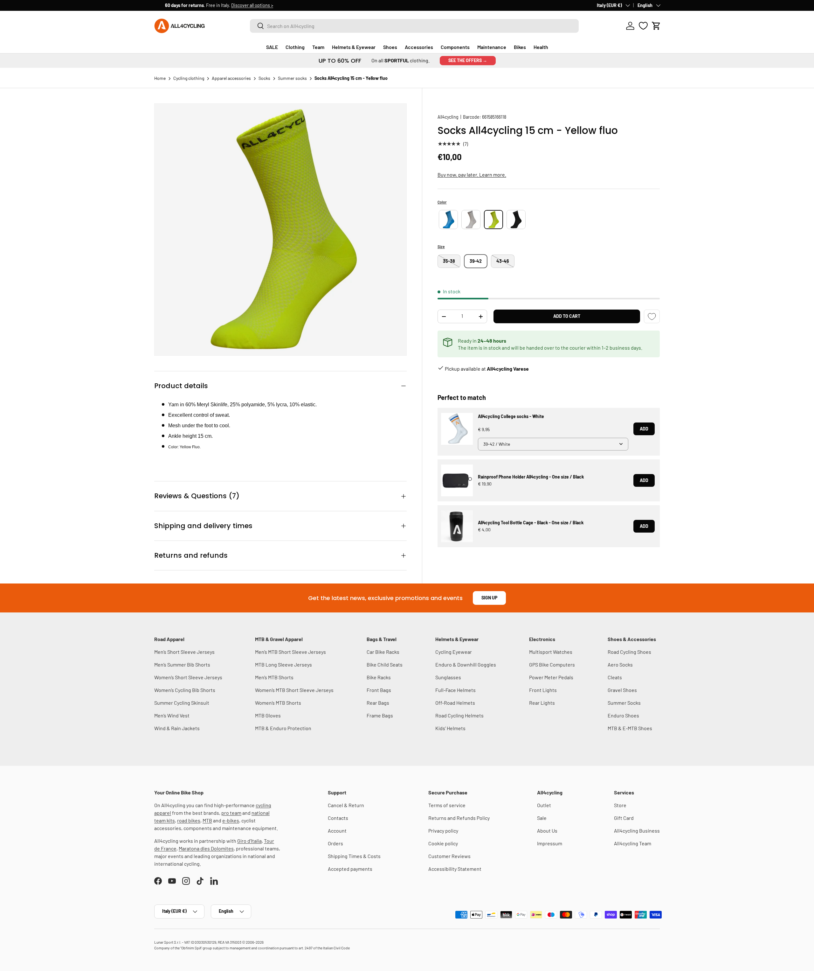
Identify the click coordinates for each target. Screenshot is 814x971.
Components (455, 47)
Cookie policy (443, 843)
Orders (335, 843)
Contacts (338, 818)
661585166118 (494, 117)
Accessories (419, 47)
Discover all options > (241, 5)
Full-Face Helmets (455, 690)
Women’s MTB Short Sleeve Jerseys (294, 690)
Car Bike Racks (383, 652)
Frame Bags (380, 715)
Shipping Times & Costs (354, 856)
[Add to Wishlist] (652, 316)
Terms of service (447, 805)
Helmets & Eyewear (354, 47)
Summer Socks (624, 703)
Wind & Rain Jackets (177, 728)
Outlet (544, 805)
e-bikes (230, 820)
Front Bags (379, 690)
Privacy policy (443, 831)
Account (337, 831)
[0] (643, 25)
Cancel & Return (346, 805)
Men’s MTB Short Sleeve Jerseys (290, 652)
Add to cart (566, 316)
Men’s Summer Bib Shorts (182, 664)
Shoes (390, 47)
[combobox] (414, 26)
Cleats (615, 677)
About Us (547, 831)
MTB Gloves (268, 715)
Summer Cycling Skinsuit (181, 703)
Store (620, 805)
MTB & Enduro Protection (283, 728)
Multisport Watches (550, 652)
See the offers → (467, 60)
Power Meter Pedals (551, 677)
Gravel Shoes (622, 690)
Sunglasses (448, 677)
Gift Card (624, 818)
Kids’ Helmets (450, 728)
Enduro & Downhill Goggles (465, 664)
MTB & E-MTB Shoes (630, 728)
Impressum (549, 843)
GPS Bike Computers (552, 664)
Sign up (489, 597)
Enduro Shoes (623, 715)
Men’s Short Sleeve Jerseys (184, 652)
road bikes (188, 820)
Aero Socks (620, 664)
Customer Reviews (449, 856)
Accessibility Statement (454, 869)
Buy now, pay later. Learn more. (472, 174)
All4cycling (448, 117)
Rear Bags (378, 703)
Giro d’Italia (249, 841)
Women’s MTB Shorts (278, 703)
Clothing (295, 47)
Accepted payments (350, 869)
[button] (656, 25)
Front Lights (543, 690)
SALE (272, 47)
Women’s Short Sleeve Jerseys (188, 677)
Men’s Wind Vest (172, 715)
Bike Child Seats (385, 664)
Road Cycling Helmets (459, 715)
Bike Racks (379, 677)
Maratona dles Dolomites (206, 848)
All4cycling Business (637, 831)
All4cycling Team (632, 843)
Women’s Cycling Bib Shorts (184, 690)
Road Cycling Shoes (629, 652)
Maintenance (491, 47)
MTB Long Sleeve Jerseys (283, 664)
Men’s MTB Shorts (274, 677)
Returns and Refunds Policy (459, 818)
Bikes (520, 47)
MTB (207, 820)
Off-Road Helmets (455, 703)
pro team (231, 813)
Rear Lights (542, 703)
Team (318, 47)
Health (541, 47)
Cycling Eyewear (453, 652)
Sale (542, 818)
